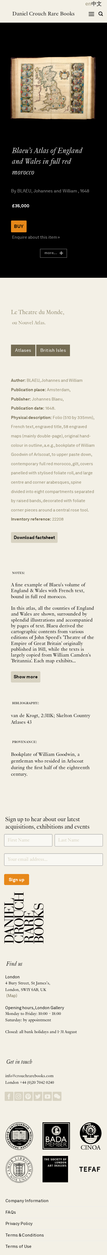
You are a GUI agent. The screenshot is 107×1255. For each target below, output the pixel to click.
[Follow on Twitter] (37, 1096)
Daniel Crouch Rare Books (43, 14)
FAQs (10, 1212)
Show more (26, 676)
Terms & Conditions (24, 1235)
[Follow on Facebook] (9, 1096)
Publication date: (27, 408)
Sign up (16, 879)
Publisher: (21, 399)
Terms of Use (18, 1246)
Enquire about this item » (36, 237)
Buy (19, 226)
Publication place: (28, 389)
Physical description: (31, 417)
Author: (18, 380)
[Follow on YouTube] (47, 1096)
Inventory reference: (31, 519)
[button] (91, 14)
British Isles (53, 350)
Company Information (27, 1200)
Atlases (23, 350)
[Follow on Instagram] (18, 1096)
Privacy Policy (19, 1223)
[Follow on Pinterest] (28, 1096)
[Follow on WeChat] (57, 1096)
